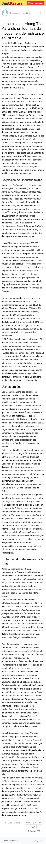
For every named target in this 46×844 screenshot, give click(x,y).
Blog (36, 840)
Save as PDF (34, 831)
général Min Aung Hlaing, (14, 308)
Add (31, 3)
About (41, 840)
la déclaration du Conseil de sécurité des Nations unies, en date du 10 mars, (23, 695)
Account (40, 3)
